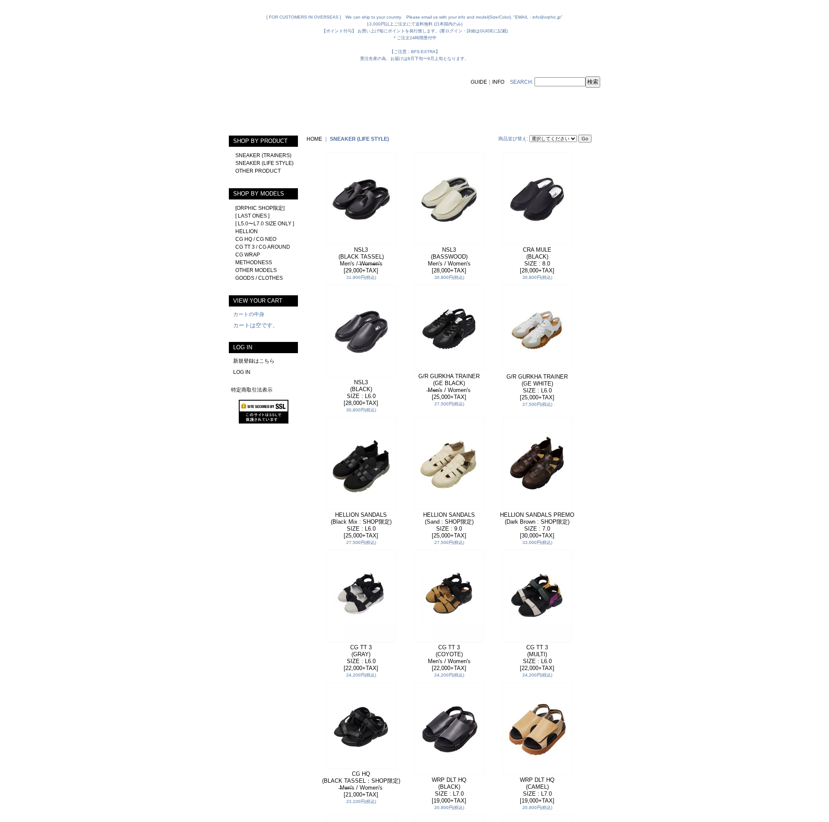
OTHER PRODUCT (258, 171)
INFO (498, 82)
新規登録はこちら (254, 361)
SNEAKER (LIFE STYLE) (264, 163)
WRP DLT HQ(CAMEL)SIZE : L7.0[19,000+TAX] (537, 790)
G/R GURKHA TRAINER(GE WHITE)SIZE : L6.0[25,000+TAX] (537, 387)
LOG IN (241, 372)
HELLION (246, 231)
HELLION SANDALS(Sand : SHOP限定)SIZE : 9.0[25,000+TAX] (449, 525)
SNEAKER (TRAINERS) (263, 155)
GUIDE (479, 82)
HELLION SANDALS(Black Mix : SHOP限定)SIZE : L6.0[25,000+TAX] (361, 525)
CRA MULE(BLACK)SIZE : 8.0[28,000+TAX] (537, 260)
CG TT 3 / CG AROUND (262, 247)
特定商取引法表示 (251, 390)
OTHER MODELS (256, 270)
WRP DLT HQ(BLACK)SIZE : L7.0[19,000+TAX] (449, 790)
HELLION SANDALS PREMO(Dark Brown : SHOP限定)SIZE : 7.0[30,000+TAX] (537, 525)
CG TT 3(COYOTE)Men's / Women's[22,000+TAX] (449, 657)
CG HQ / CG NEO (255, 239)
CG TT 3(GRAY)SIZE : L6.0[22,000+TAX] (361, 657)
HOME (314, 139)
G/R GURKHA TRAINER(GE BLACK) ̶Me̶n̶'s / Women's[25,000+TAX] (449, 386)
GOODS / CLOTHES (259, 278)
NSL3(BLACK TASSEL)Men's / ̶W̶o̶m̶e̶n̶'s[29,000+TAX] (361, 260)
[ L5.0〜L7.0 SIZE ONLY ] (264, 224)
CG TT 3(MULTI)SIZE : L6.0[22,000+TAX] (537, 657)
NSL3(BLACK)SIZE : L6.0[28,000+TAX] (361, 392)
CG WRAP (247, 255)
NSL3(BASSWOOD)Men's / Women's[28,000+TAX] (449, 260)
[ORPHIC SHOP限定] (260, 208)
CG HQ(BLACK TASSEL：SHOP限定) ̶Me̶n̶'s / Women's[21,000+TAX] (361, 784)
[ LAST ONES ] (252, 216)
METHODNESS (253, 262)
